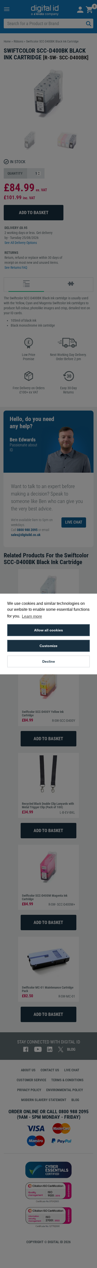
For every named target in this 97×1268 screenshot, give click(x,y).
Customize (48, 646)
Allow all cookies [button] (48, 630)
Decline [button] (48, 661)
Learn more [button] (32, 616)
